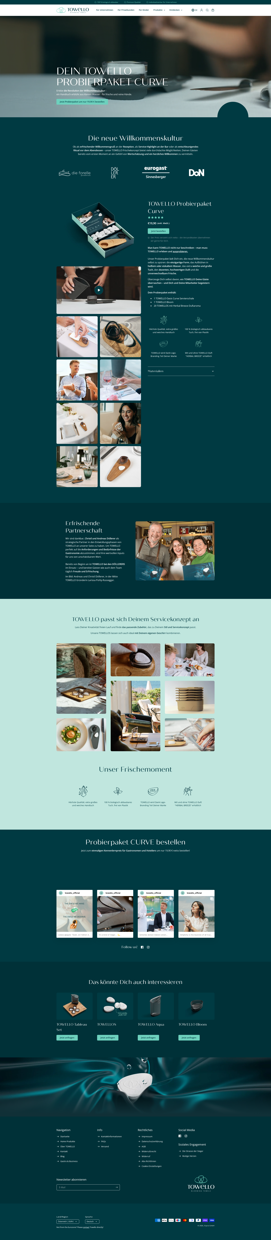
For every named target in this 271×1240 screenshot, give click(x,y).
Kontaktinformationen (111, 1136)
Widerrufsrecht (148, 1151)
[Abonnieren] (116, 1187)
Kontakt (64, 1151)
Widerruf (145, 1156)
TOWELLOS (106, 1024)
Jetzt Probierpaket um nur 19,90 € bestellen (82, 101)
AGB (143, 1146)
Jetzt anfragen (67, 1037)
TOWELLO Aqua (151, 1024)
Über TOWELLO (67, 1146)
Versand (104, 1146)
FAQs (103, 1141)
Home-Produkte (67, 1141)
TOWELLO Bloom (192, 1024)
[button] (159, 10)
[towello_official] (61, 893)
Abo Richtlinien (148, 1161)
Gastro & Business (69, 1161)
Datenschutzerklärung (152, 1141)
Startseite (64, 1136)
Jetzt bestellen (158, 231)
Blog (62, 1156)
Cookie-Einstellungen (151, 1166)
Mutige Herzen (189, 1156)
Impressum (146, 1136)
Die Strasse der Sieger (192, 1151)
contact (86, 1227)
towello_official (72, 893)
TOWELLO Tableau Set (71, 1027)
